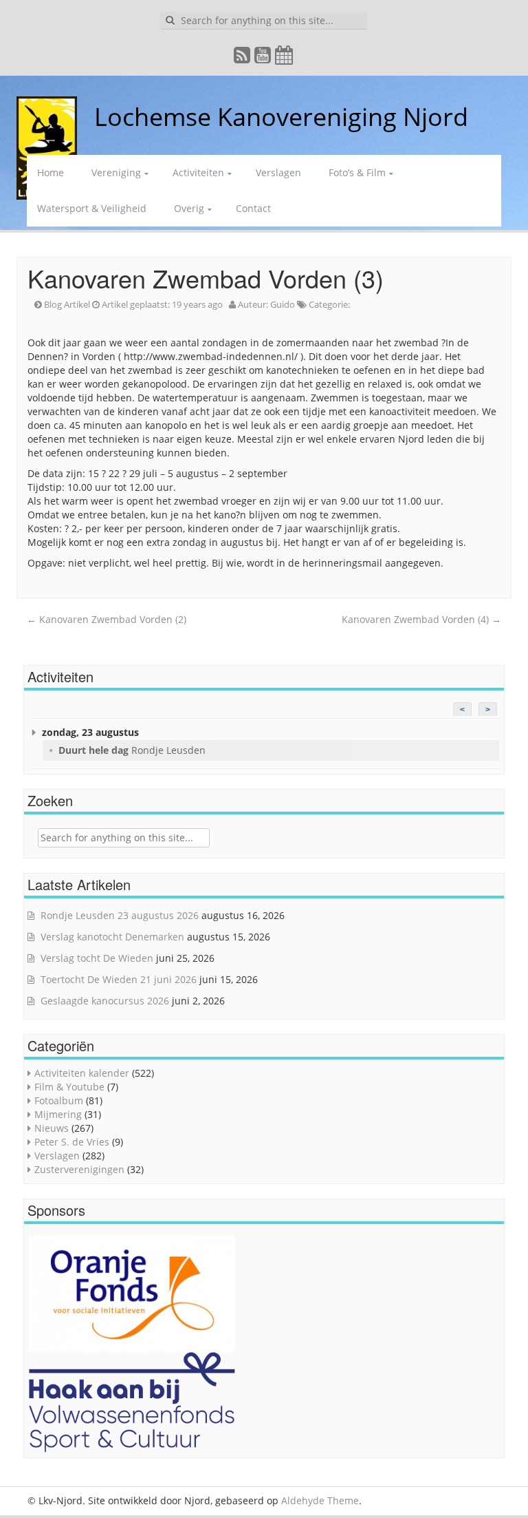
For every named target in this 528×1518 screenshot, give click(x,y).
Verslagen (278, 172)
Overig (189, 208)
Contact (253, 208)
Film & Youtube (69, 1086)
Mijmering (58, 1114)
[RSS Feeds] (243, 58)
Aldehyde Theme (320, 1500)
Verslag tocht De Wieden (97, 957)
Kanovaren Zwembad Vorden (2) (106, 619)
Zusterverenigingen (79, 1169)
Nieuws (51, 1128)
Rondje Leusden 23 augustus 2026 (120, 915)
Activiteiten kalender (81, 1072)
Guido (282, 304)
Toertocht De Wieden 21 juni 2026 (119, 979)
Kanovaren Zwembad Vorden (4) (421, 619)
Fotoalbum (58, 1100)
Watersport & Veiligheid (91, 208)
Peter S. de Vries (71, 1141)
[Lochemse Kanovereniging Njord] (83, 117)
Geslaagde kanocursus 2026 (105, 1000)
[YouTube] (263, 58)
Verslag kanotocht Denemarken (112, 936)
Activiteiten (198, 172)
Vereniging (116, 172)
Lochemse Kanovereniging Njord (281, 117)
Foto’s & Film (357, 172)
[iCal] (284, 58)
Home (50, 172)
